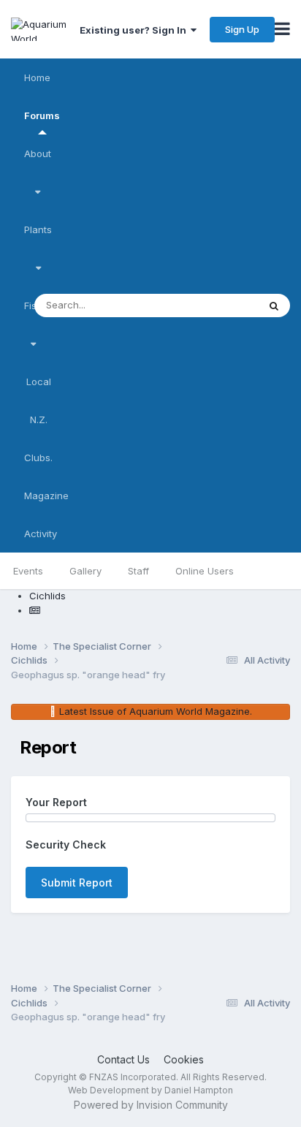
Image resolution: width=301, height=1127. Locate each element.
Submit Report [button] (77, 882)
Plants (38, 229)
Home (37, 77)
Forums (42, 115)
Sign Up (242, 29)
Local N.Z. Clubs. (38, 419)
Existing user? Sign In (135, 30)
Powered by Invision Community (151, 1104)
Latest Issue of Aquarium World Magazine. (155, 711)
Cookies (184, 1059)
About (37, 153)
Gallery (85, 571)
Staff (138, 571)
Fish (33, 305)
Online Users (204, 571)
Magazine (46, 495)
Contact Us (123, 1059)
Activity (40, 533)
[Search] (274, 305)
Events (28, 571)
